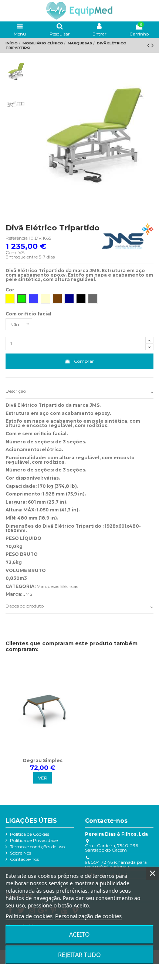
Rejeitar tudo (79, 955)
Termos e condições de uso (37, 847)
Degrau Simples (42, 760)
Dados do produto (25, 606)
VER (42, 778)
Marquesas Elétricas (57, 586)
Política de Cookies (29, 834)
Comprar (84, 361)
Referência (17, 238)
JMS (27, 594)
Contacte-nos (24, 859)
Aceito (79, 934)
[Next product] (152, 45)
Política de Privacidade (34, 840)
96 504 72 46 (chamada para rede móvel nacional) (116, 864)
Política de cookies (29, 916)
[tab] (79, 392)
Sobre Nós (20, 853)
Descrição (16, 391)
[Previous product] (149, 45)
